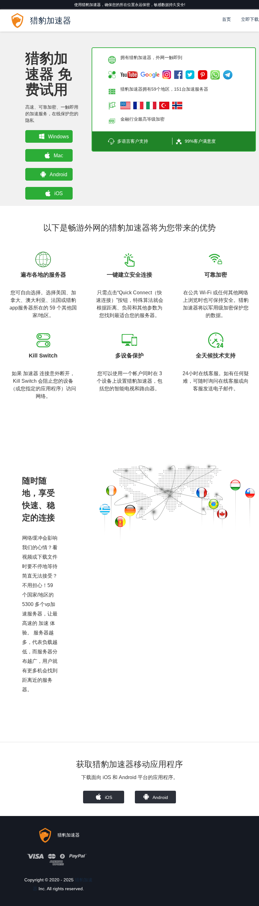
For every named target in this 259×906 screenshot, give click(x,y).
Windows (58, 136)
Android (58, 174)
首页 (226, 19)
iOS (58, 193)
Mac (58, 155)
